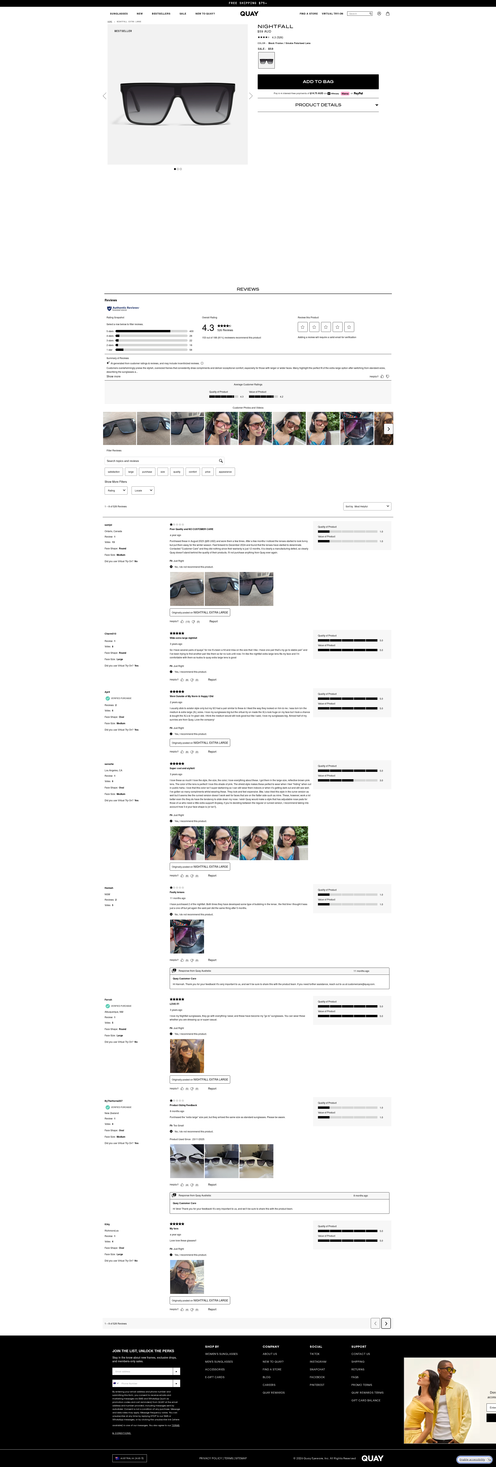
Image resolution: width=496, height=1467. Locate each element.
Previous (105, 96)
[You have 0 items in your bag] (388, 14)
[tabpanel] (178, 94)
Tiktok (315, 1353)
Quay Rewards (274, 1392)
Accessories (215, 1369)
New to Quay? (273, 1361)
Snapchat (317, 1369)
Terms (228, 1458)
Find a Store (272, 1369)
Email (116, 1364)
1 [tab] (174, 168)
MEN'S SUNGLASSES (219, 1361)
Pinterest (317, 1384)
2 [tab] (177, 168)
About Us (270, 1353)
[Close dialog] (487, 1362)
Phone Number (123, 1376)
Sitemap (241, 1458)
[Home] (249, 13)
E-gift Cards (215, 1377)
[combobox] (358, 13)
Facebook (317, 1377)
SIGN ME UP (454, 1417)
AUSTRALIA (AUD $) (132, 1458)
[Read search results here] (370, 13)
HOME (110, 22)
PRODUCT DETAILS (318, 105)
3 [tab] (180, 168)
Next (251, 96)
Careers (269, 1384)
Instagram (318, 1361)
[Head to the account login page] (379, 14)
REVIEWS (248, 289)
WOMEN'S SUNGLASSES (221, 1353)
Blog (266, 1377)
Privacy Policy (210, 1458)
